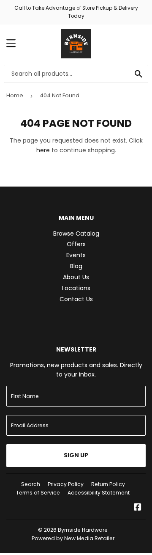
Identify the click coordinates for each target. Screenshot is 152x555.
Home (14, 95)
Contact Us (76, 299)
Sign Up (76, 455)
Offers (76, 244)
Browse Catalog (76, 233)
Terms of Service (38, 492)
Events (76, 255)
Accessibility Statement (99, 492)
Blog (76, 266)
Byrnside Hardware (83, 529)
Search (30, 484)
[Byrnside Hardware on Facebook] (137, 508)
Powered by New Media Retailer (73, 538)
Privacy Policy (66, 484)
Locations (76, 288)
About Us (76, 277)
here (43, 150)
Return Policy (108, 484)
